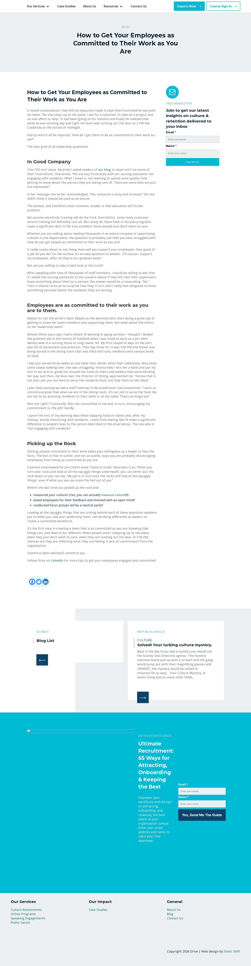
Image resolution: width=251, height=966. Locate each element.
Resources (110, 6)
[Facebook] (32, 582)
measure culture (113, 495)
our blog (104, 170)
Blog (170, 914)
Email (171, 132)
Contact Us (139, 6)
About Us (89, 6)
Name (171, 146)
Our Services (36, 6)
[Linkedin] (45, 582)
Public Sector (20, 922)
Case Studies (66, 6)
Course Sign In (221, 6)
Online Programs (23, 914)
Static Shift (232, 951)
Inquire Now (186, 6)
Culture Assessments (26, 910)
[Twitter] (39, 582)
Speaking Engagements (28, 918)
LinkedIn (57, 560)
